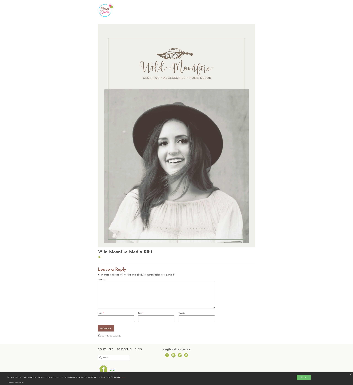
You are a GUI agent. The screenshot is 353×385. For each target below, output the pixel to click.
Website (182, 313)
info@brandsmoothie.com (176, 349)
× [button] (351, 375)
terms (123, 377)
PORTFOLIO (124, 349)
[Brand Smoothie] (123, 10)
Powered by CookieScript (15, 382)
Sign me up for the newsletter (109, 336)
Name (101, 313)
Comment (102, 279)
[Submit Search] (100, 357)
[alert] (176, 378)
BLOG (138, 349)
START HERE (105, 349)
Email (140, 313)
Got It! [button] (304, 377)
